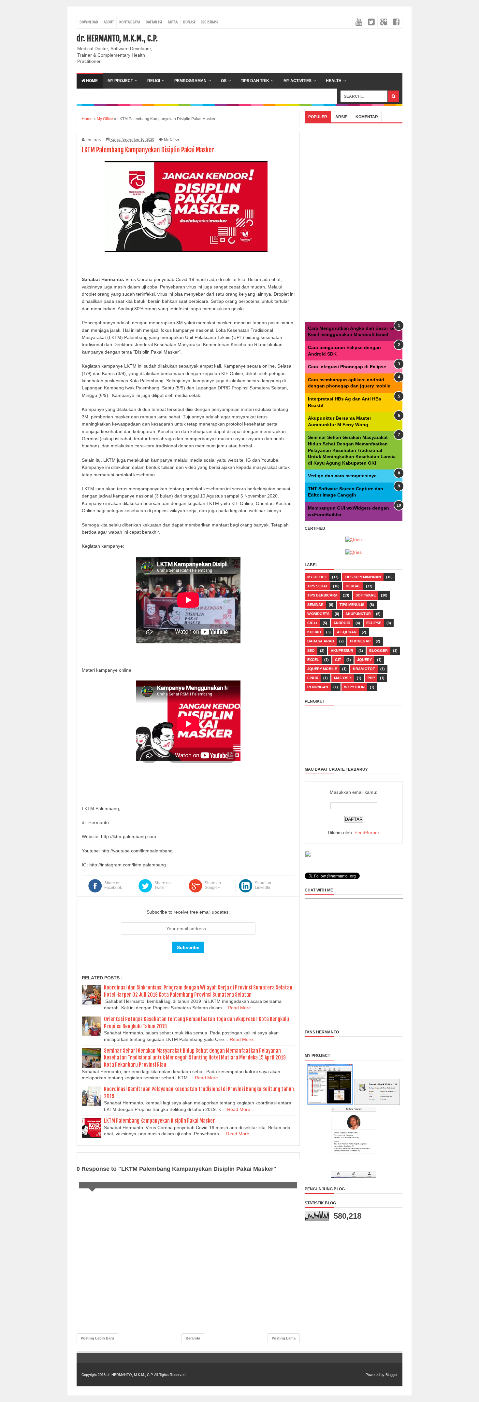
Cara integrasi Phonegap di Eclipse (347, 366)
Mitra (173, 22)
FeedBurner (367, 832)
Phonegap (360, 641)
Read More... (241, 1007)
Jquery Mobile (322, 669)
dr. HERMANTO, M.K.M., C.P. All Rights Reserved (146, 1375)
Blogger (378, 650)
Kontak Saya (129, 22)
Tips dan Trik (255, 80)
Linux (312, 678)
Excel (313, 660)
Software (366, 595)
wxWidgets (318, 614)
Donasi (189, 22)
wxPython (354, 687)
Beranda (193, 1338)
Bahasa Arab (320, 641)
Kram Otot (364, 669)
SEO (311, 650)
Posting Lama (284, 1338)
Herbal (353, 586)
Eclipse (373, 623)
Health (333, 80)
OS (223, 80)
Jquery (364, 660)
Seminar (315, 605)
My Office (171, 139)
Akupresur (342, 650)
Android (341, 623)
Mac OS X (343, 678)
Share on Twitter (162, 885)
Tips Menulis (352, 605)
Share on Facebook (113, 885)
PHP (371, 678)
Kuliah (314, 632)
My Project (120, 80)
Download (89, 22)
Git (338, 660)
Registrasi (209, 22)
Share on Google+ (213, 885)
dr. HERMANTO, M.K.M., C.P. (117, 38)
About (109, 22)
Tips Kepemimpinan (363, 577)
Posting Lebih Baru (97, 1338)
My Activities (297, 80)
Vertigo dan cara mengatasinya (342, 475)
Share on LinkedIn (263, 885)
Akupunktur (358, 614)
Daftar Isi (154, 22)
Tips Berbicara (322, 595)
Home (91, 80)
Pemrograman (190, 80)
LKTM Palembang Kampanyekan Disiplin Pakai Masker (159, 1120)
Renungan (317, 687)
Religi (153, 80)
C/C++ (312, 623)
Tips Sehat (317, 586)
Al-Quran (346, 632)
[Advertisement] (283, 48)
